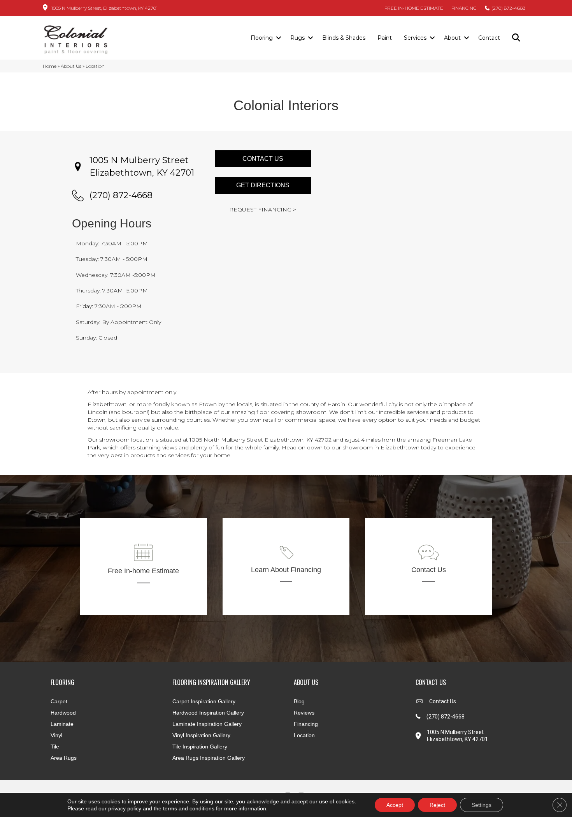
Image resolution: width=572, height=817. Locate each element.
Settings (481, 805)
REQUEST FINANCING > (262, 209)
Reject (437, 805)
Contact (489, 37)
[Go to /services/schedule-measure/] (143, 566)
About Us (71, 66)
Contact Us (442, 701)
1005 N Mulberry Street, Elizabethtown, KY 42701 (104, 8)
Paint (384, 37)
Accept (394, 805)
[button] (278, 38)
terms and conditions (188, 808)
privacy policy (124, 808)
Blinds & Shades (343, 37)
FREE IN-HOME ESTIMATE (413, 8)
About (452, 37)
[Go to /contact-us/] (428, 566)
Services (415, 37)
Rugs (297, 37)
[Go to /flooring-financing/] (286, 566)
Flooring (262, 37)
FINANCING (464, 8)
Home (49, 66)
